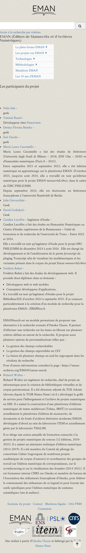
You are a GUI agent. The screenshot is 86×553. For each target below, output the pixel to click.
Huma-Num (43, 546)
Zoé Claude (10, 137)
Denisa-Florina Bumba (17, 127)
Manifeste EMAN (26, 70)
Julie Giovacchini (13, 200)
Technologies (23, 59)
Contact (38, 504)
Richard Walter (13, 375)
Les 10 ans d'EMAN (28, 76)
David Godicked (13, 210)
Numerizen (34, 122)
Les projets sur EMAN (29, 53)
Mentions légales (55, 504)
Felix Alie (9, 108)
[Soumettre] (80, 25)
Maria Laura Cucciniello (18, 147)
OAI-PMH (75, 504)
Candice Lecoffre (14, 219)
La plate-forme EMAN (29, 47)
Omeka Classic (41, 541)
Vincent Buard (12, 118)
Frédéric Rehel (12, 268)
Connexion (44, 508)
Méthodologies (24, 64)
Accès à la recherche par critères (20, 32)
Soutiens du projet (19, 504)
